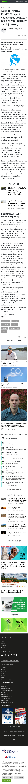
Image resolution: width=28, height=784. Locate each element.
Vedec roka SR (4, 694)
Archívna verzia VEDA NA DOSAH (10, 660)
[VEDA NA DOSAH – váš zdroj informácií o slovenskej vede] (6, 1)
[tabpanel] (7, 716)
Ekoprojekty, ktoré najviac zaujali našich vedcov (12, 384)
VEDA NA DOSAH (13, 28)
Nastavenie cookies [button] (7, 777)
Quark (2, 673)
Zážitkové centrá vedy (6, 671)
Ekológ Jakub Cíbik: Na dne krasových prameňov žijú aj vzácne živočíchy (17, 191)
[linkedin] (25, 36)
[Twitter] (8, 655)
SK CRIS (3, 675)
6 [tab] (19, 725)
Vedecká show (4, 700)
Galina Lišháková (19, 197)
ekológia (15, 321)
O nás (2, 641)
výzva (4, 331)
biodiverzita (5, 321)
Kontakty (3, 643)
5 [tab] (17, 725)
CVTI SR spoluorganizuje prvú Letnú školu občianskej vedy (12, 591)
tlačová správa (14, 328)
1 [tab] (8, 725)
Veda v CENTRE (4, 686)
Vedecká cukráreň (5, 688)
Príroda (9, 7)
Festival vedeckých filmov (7, 690)
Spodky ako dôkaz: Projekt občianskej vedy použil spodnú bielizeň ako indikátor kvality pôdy (17, 517)
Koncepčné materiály (6, 679)
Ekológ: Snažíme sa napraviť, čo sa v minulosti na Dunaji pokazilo (14, 362)
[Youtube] (2, 655)
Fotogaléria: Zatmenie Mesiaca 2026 (17, 532)
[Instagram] (14, 655)
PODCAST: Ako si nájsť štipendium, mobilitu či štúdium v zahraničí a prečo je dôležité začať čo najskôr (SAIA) (13, 565)
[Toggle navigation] (26, 1)
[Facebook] (11, 655)
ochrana (14, 324)
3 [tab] (13, 725)
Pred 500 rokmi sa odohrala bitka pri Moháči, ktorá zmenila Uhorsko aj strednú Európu (17, 500)
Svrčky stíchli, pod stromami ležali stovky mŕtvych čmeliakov (17, 203)
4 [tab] (15, 725)
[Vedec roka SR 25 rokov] (20, 715)
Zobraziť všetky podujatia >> (14, 489)
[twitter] (19, 36)
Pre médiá (3, 645)
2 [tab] (10, 725)
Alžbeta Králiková (12, 365)
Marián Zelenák (19, 535)
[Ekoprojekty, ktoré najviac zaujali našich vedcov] (14, 375)
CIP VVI (2, 677)
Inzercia (3, 647)
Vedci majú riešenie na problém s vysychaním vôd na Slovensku (17, 525)
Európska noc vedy (5, 698)
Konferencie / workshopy (7, 702)
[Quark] (7, 716)
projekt (4, 328)
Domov (3, 7)
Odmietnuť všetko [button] (19, 777)
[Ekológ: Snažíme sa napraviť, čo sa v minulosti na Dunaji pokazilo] (14, 353)
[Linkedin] (17, 655)
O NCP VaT (3, 667)
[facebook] (22, 36)
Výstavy (3, 692)
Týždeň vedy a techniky (6, 696)
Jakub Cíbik (5, 324)
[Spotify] (5, 655)
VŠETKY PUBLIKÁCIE (14, 727)
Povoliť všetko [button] (6, 780)
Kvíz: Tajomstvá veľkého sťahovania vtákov (15, 508)
